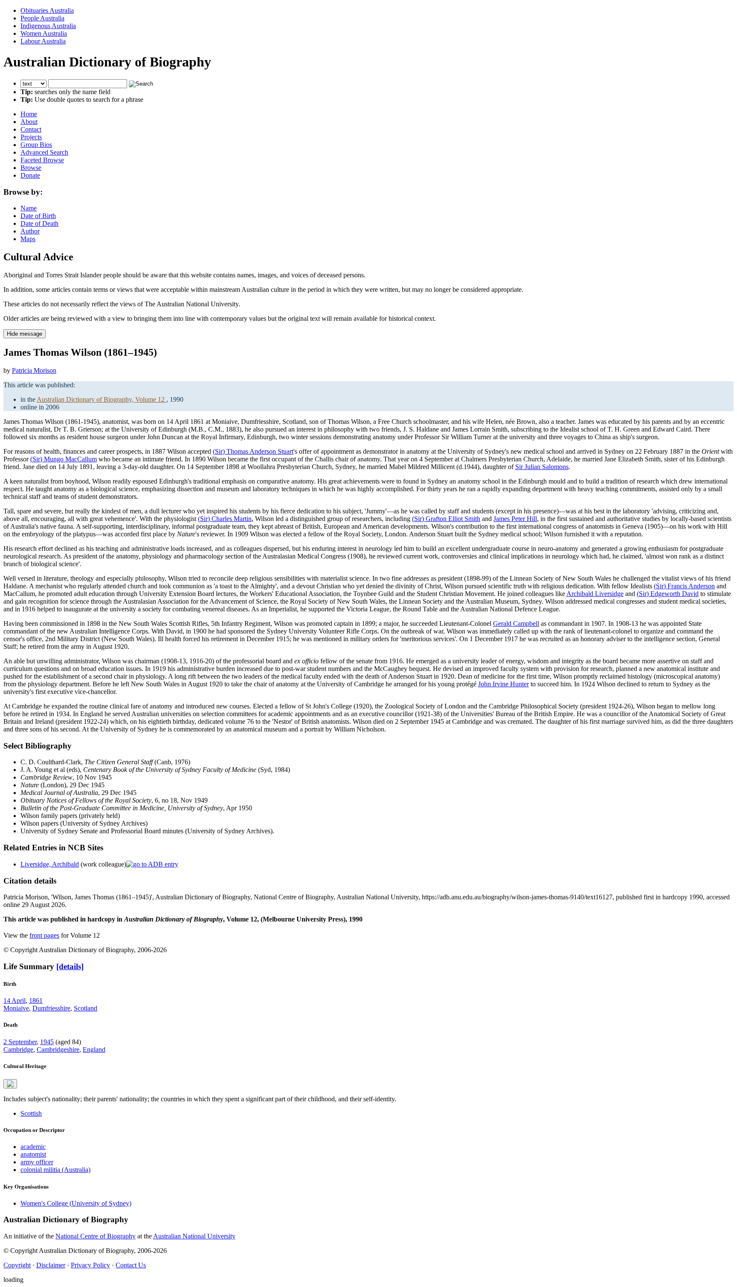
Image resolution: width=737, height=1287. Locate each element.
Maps (27, 238)
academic (33, 1146)
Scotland (85, 1008)
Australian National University (194, 1236)
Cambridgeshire (58, 1049)
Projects (31, 137)
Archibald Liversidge (595, 593)
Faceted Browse (42, 160)
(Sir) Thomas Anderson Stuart (253, 451)
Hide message (24, 334)
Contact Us (131, 1265)
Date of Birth (38, 215)
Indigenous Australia (48, 25)
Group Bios (36, 144)
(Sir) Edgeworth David (668, 593)
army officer (36, 1162)
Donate (30, 175)
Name (28, 208)
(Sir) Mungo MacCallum (63, 459)
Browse (30, 167)
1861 (36, 1000)
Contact (30, 129)
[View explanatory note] (10, 1083)
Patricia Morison (34, 370)
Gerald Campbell (516, 623)
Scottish (31, 1113)
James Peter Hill (515, 518)
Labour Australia (43, 41)
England (94, 1049)
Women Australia (43, 33)
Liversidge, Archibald (49, 864)
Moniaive (16, 1008)
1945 (47, 1041)
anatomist (33, 1154)
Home (28, 114)
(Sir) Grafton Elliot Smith (446, 518)
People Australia (42, 18)
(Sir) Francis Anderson (684, 586)
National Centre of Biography (95, 1236)
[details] (70, 966)
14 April (14, 1000)
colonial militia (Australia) (55, 1169)
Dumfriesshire (51, 1008)
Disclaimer (50, 1265)
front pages (44, 935)
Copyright (17, 1265)
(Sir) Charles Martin (225, 518)
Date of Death (39, 223)
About (29, 121)
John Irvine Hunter (503, 684)
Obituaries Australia (47, 10)
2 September (20, 1041)
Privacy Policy (90, 1265)
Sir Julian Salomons (542, 466)
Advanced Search (44, 152)
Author (30, 231)
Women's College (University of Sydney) (75, 1203)
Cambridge (18, 1049)
